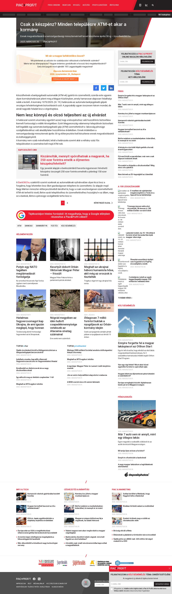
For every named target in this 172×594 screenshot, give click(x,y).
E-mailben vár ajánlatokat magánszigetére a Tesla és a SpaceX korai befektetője (142, 193)
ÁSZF (29, 583)
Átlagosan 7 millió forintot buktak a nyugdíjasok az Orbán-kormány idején (98, 322)
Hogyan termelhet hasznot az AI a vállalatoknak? (132, 130)
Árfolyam (114, 5)
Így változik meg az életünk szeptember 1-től (35, 377)
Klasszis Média (57, 587)
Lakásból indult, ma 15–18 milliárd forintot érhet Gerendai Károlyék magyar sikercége (140, 235)
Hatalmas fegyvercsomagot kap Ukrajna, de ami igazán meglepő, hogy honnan (30, 322)
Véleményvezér (24, 234)
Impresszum (21, 583)
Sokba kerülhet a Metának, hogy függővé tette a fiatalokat (136, 495)
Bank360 (28, 226)
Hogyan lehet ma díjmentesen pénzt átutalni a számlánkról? (136, 375)
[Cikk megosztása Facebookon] (96, 88)
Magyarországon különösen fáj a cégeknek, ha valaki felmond (89, 519)
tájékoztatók (33, 587)
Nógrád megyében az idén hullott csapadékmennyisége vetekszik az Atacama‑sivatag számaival (63, 326)
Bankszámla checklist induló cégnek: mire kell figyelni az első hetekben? (85, 538)
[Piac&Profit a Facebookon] (34, 578)
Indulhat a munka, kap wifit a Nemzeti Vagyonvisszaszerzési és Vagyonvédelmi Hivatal (37, 360)
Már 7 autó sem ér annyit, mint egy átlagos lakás (135, 106)
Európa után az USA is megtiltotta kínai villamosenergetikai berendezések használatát (37, 532)
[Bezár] (169, 568)
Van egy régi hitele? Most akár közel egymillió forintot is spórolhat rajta (133, 366)
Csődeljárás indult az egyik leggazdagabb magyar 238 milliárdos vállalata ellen (140, 279)
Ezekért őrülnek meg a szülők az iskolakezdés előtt (136, 519)
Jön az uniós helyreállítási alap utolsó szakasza (87, 375)
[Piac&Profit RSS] (39, 578)
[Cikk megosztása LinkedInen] (111, 88)
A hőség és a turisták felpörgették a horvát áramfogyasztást (135, 148)
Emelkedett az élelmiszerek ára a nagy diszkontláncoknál (32, 369)
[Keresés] (153, 5)
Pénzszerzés (125, 397)
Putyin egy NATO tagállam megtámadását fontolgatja (26, 271)
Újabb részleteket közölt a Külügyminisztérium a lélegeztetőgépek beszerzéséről (36, 351)
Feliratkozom (147, 61)
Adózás (86, 5)
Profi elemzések (99, 5)
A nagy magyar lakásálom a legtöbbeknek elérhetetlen (135, 465)
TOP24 (22, 346)
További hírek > (125, 298)
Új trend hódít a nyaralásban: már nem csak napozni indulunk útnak (136, 157)
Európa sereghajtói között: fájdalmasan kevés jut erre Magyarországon (134, 384)
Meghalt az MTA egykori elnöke (29, 384)
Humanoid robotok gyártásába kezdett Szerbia (134, 121)
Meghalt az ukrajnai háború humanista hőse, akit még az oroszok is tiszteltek (99, 271)
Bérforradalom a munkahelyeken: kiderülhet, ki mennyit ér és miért (136, 139)
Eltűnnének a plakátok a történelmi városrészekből (134, 535)
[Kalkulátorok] (140, 5)
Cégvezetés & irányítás (76, 489)
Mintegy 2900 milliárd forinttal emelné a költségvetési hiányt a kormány (89, 351)
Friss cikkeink (54, 5)
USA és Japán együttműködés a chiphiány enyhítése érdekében (40, 519)
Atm (19, 226)
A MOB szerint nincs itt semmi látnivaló (83, 382)
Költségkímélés (68, 226)
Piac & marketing (121, 489)
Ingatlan (66, 5)
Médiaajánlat (38, 583)
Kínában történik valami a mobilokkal (138, 506)
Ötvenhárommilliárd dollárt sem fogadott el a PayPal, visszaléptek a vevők (141, 262)
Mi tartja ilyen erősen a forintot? (131, 451)
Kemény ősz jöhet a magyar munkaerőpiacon (137, 114)
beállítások (45, 587)
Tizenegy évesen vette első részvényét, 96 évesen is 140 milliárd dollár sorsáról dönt (139, 208)
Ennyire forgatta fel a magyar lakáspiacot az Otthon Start (136, 97)
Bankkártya (41, 226)
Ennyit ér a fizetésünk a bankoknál (132, 458)
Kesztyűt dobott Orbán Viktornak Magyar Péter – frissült (64, 270)
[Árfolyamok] (146, 5)
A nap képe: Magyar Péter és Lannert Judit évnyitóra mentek (88, 367)
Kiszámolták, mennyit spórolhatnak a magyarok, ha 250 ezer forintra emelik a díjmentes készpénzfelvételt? (74, 160)
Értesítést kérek (162, 584)
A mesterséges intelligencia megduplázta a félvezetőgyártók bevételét (36, 538)
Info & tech (22, 489)
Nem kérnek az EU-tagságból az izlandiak (135, 174)
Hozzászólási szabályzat (56, 583)
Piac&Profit (50, 41)
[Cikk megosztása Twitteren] (103, 88)
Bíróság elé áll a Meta (122, 531)
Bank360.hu (24, 182)
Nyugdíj (76, 5)
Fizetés (54, 226)
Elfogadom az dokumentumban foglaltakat (140, 590)
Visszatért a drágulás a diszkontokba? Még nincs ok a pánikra (136, 166)
